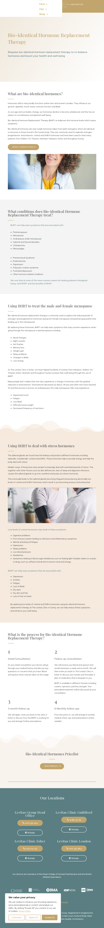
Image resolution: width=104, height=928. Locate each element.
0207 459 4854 (75, 848)
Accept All (49, 917)
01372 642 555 (31, 848)
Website (31, 832)
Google (64, 902)
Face (42, 4)
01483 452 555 (75, 819)
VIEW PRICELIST (51, 766)
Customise (16, 917)
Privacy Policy (25, 911)
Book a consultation (22, 147)
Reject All (33, 917)
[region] (33, 908)
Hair (41, 9)
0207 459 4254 (31, 823)
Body (42, 14)
